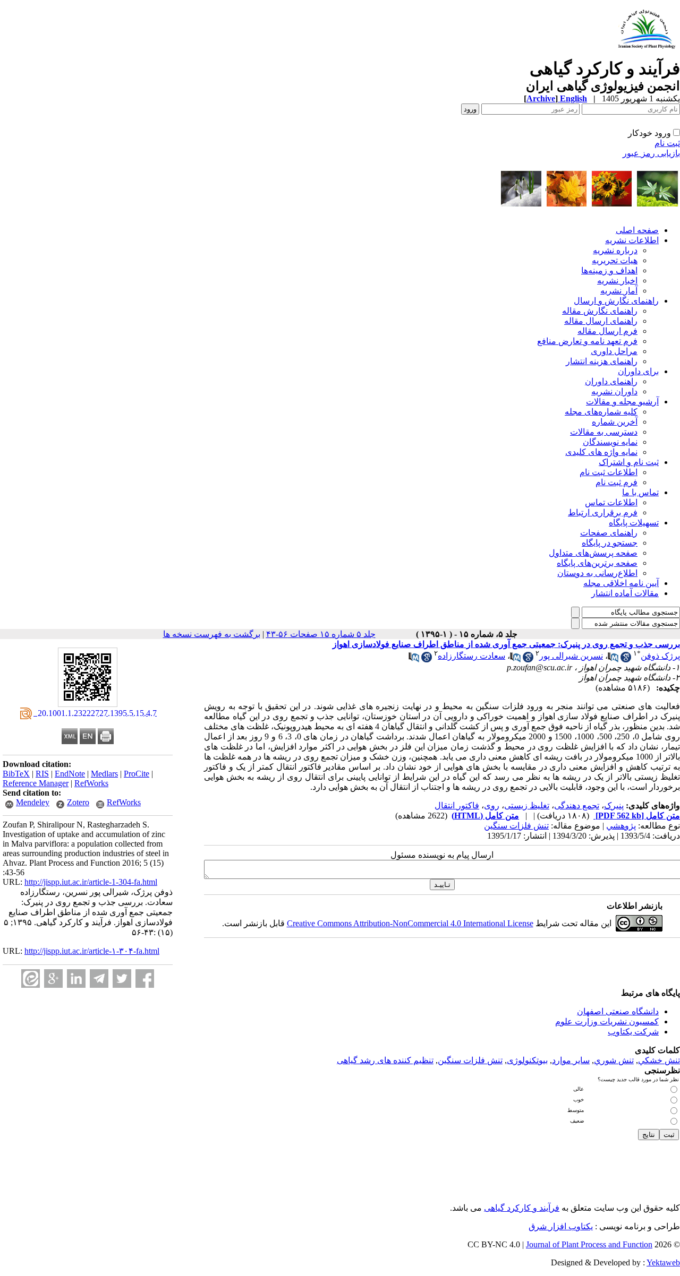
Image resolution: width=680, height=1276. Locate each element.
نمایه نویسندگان (610, 441)
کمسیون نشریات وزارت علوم (607, 1021)
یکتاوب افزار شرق (561, 1226)
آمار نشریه (619, 290)
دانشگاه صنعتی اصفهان (618, 1011)
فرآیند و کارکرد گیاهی (521, 1207)
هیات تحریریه (615, 260)
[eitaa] (30, 978)
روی (491, 805)
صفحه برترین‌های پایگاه (597, 562)
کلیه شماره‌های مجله (601, 411)
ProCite (136, 773)
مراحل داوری (614, 351)
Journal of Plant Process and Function (589, 1244)
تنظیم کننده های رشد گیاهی (385, 1060)
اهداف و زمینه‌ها (609, 270)
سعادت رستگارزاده (471, 655)
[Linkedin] (76, 978)
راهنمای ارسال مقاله (601, 320)
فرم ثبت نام (617, 482)
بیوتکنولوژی (527, 1060)
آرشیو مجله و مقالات (622, 401)
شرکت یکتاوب (633, 1031)
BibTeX (16, 773)
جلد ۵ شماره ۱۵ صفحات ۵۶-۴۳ (321, 634)
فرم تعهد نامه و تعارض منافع (587, 341)
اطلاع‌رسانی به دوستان (597, 572)
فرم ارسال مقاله (607, 330)
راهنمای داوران (611, 381)
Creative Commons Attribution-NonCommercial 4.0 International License (410, 923)
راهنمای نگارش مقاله (600, 310)
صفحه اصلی (637, 230)
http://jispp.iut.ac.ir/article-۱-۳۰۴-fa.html (91, 950)
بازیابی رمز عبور (651, 153)
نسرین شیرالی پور (571, 655)
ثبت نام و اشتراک (629, 462)
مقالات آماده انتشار (625, 593)
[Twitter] (122, 978)
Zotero (78, 802)
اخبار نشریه (617, 280)
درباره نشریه (615, 250)
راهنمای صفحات (609, 532)
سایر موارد (571, 1060)
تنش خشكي (659, 1060)
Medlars (104, 773)
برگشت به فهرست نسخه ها (211, 634)
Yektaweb (663, 1262)
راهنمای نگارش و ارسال (616, 300)
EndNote (70, 773)
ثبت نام (667, 143)
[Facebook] (144, 978)
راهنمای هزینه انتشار (602, 361)
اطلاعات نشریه (632, 240)
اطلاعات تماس (611, 502)
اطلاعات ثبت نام (609, 472)
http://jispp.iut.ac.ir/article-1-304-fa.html (90, 881)
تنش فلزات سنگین (516, 825)
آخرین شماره (615, 421)
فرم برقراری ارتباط (603, 512)
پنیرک (614, 805)
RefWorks (91, 783)
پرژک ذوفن (660, 655)
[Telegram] (99, 978)
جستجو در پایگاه (610, 542)
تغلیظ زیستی (526, 805)
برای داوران (638, 371)
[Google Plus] (53, 978)
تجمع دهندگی (576, 805)
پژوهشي (621, 825)
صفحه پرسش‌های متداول (593, 552)
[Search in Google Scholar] (625, 659)
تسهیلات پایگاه (634, 522)
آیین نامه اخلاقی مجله (621, 583)
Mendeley (32, 802)
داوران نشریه (614, 391)
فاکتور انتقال (457, 805)
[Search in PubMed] (613, 659)
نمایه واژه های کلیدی (601, 451)
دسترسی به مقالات (604, 431)
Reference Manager (36, 783)
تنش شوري (614, 1060)
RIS (42, 773)
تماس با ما (640, 492)
